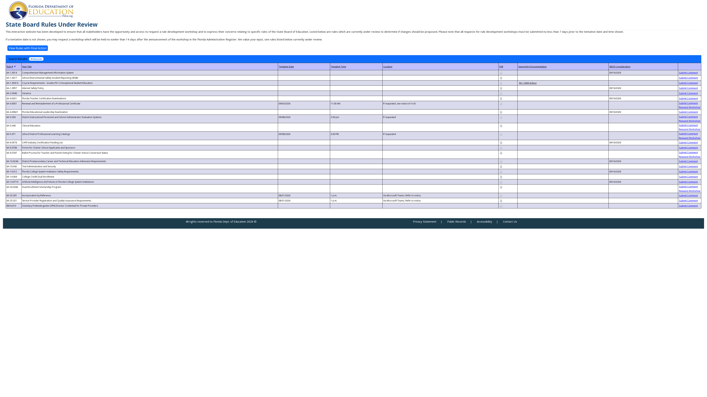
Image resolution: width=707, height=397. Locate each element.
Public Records (456, 221)
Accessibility (484, 221)
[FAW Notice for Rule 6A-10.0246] (501, 161)
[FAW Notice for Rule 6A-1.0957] (501, 88)
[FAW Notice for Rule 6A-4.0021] (501, 98)
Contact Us (510, 221)
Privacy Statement (424, 221)
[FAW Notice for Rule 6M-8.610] (501, 205)
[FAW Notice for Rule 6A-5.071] (501, 133)
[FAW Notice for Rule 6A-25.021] (501, 200)
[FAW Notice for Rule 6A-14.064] (501, 176)
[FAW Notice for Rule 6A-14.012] (501, 171)
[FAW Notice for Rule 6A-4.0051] (501, 103)
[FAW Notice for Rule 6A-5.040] (501, 125)
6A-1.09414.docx (528, 83)
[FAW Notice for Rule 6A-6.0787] (501, 152)
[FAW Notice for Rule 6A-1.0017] (501, 77)
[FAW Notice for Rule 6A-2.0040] (501, 93)
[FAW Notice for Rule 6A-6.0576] (501, 142)
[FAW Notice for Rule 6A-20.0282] (501, 186)
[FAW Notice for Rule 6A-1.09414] (501, 82)
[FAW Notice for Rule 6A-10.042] (501, 166)
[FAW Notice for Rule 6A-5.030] (501, 117)
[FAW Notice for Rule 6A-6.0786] (501, 147)
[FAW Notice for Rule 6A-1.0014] (501, 72)
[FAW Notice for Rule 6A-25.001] (501, 195)
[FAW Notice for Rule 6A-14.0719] (501, 181)
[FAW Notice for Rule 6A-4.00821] (501, 111)
